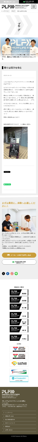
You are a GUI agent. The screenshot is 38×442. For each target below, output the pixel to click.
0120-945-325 (20, 262)
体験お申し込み (9, 416)
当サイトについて (10, 423)
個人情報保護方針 (10, 419)
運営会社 (7, 426)
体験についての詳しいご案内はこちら (14, 248)
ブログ (13, 11)
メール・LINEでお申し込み (21, 255)
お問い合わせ (9, 430)
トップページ (5, 11)
